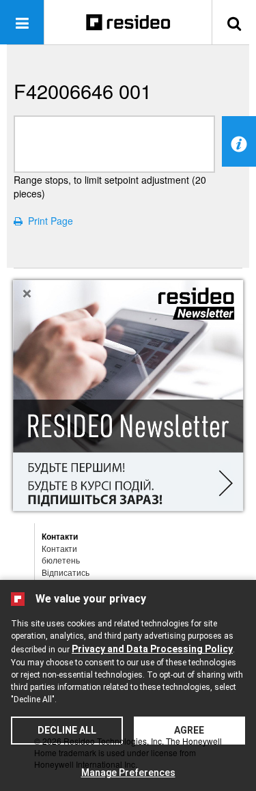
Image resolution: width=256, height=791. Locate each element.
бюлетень (61, 560)
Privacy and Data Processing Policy (152, 648)
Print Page (48, 220)
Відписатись (65, 572)
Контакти (59, 548)
